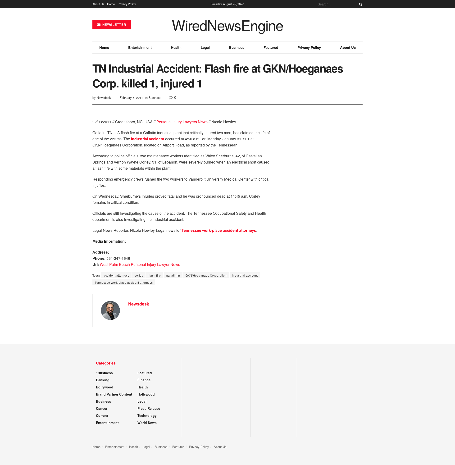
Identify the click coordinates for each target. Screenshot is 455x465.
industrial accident (245, 275)
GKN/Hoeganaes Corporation (206, 275)
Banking (102, 380)
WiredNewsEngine (227, 25)
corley (139, 275)
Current (102, 415)
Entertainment (140, 47)
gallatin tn (173, 275)
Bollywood (104, 387)
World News (147, 422)
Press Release (148, 408)
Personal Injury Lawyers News (182, 121)
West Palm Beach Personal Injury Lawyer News (140, 264)
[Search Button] (360, 4)
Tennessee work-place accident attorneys (124, 282)
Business (236, 47)
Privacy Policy (127, 4)
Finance (143, 380)
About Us (98, 4)
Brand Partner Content (114, 394)
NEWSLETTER (113, 24)
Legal (205, 47)
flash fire (155, 275)
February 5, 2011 (131, 97)
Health (176, 47)
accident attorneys (116, 275)
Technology (147, 415)
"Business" (105, 372)
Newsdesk (104, 97)
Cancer (101, 408)
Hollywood (146, 394)
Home (111, 4)
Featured (271, 47)
